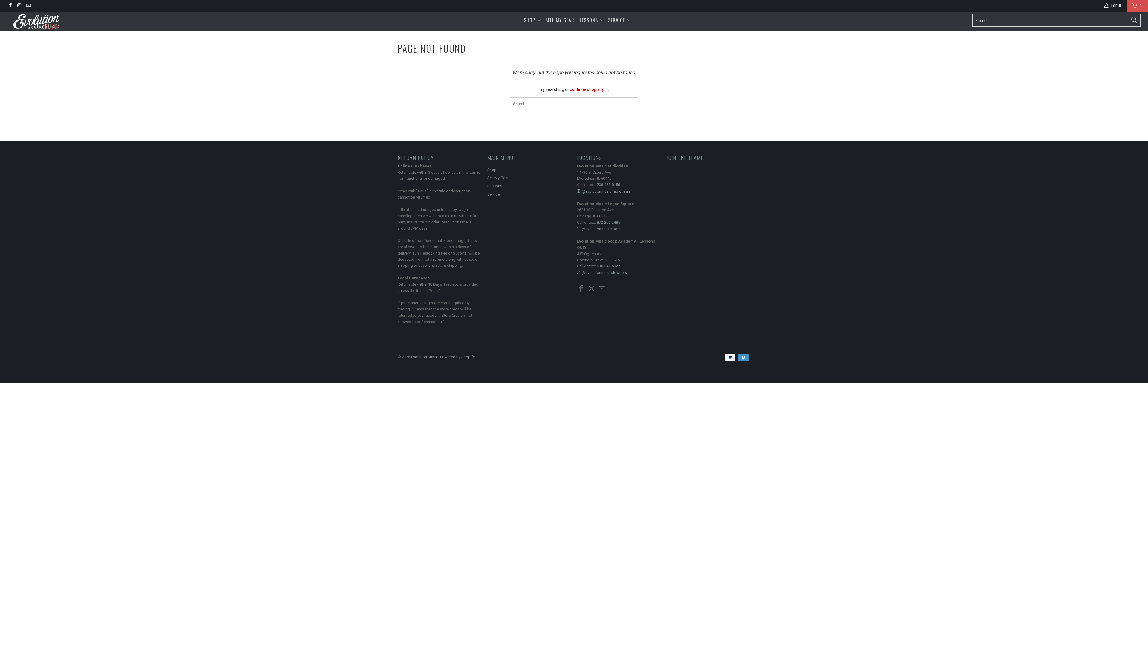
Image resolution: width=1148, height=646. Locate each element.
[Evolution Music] (95, 21)
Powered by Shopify (457, 357)
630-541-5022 (608, 266)
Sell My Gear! (560, 20)
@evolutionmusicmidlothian (606, 191)
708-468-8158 (608, 184)
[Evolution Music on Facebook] (10, 6)
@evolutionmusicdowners (604, 272)
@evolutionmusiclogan (602, 229)
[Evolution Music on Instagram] (19, 6)
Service (617, 20)
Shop (529, 20)
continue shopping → (590, 89)
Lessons (589, 20)
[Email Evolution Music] (28, 6)
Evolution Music (424, 357)
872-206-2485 (608, 222)
